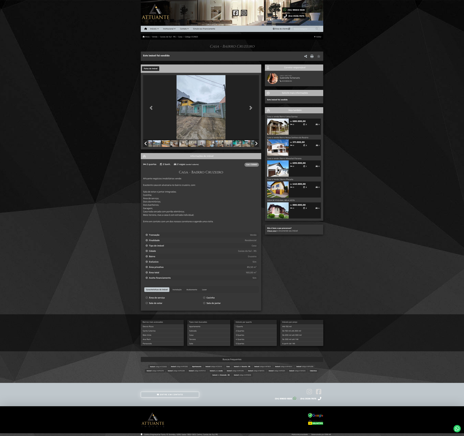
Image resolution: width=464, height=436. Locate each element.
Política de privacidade (300, 434)
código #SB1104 (256, 371)
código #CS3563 (158, 366)
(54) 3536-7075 (296, 16)
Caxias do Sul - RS (168, 36)
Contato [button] (183, 28)
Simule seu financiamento (204, 28)
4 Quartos (240, 339)
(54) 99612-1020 (296, 9)
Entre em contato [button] (171, 394)
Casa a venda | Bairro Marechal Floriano (284, 158)
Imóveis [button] (153, 28)
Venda (154, 36)
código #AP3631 (262, 366)
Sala (191, 343)
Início (147, 36)
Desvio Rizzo (148, 326)
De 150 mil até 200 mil (291, 330)
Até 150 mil (287, 326)
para (216, 371)
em (242, 366)
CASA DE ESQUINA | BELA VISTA (281, 200)
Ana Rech (147, 339)
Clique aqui (272, 230)
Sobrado (193, 330)
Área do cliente (281, 28)
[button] (151, 107)
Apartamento (194, 326)
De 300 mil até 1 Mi (290, 339)
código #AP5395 (235, 371)
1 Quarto (239, 326)
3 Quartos (240, 335)
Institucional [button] (168, 28)
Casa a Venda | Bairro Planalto (280, 179)
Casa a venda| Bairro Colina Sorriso (282, 116)
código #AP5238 (176, 371)
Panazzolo (147, 343)
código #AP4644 (283, 366)
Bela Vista (147, 335)
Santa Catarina (149, 330)
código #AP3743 (197, 371)
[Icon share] (235, 12)
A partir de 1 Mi (288, 343)
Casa (180, 36)
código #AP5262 (179, 366)
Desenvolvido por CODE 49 (321, 434)
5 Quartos (240, 343)
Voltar (318, 36)
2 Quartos (240, 330)
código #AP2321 (277, 371)
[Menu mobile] (145, 29)
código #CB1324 (297, 371)
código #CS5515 (214, 366)
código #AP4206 (304, 366)
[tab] (150, 68)
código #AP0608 (242, 375)
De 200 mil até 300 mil (292, 335)
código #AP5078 (155, 371)
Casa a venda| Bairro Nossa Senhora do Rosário (287, 137)
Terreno (192, 339)
